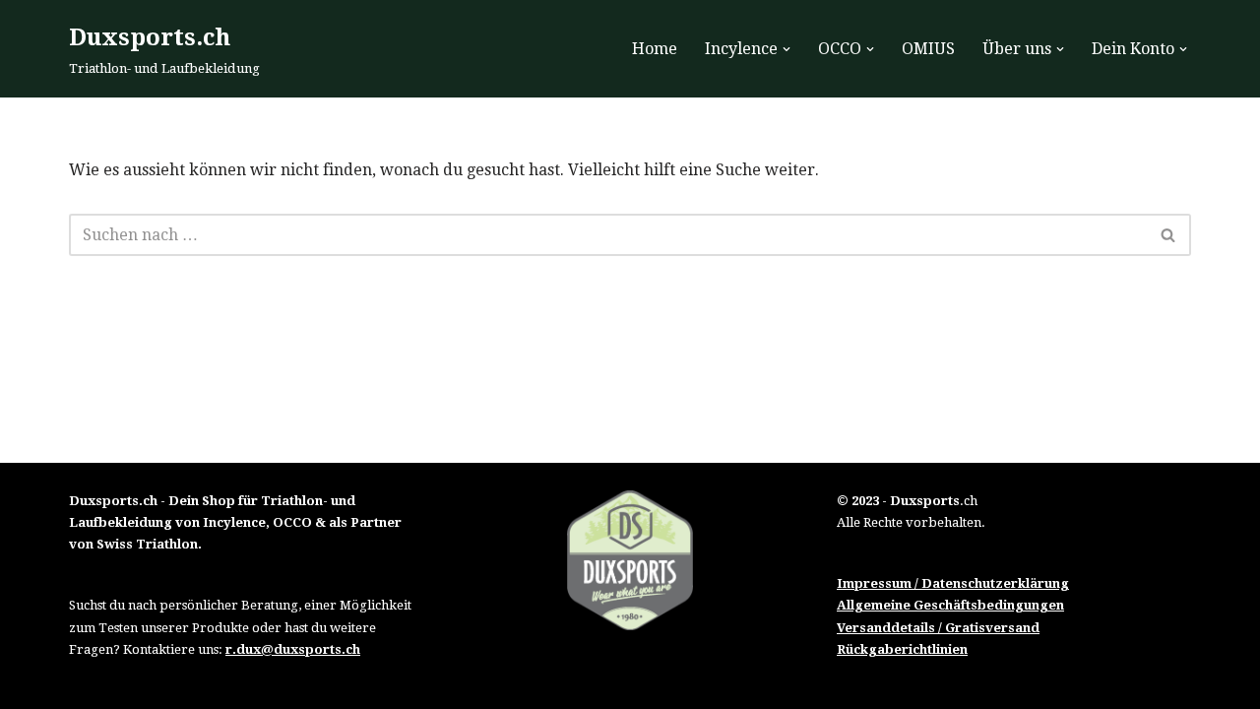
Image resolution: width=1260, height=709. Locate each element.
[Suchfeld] (1169, 235)
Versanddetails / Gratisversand (938, 627)
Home (654, 48)
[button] (786, 49)
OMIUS (928, 48)
